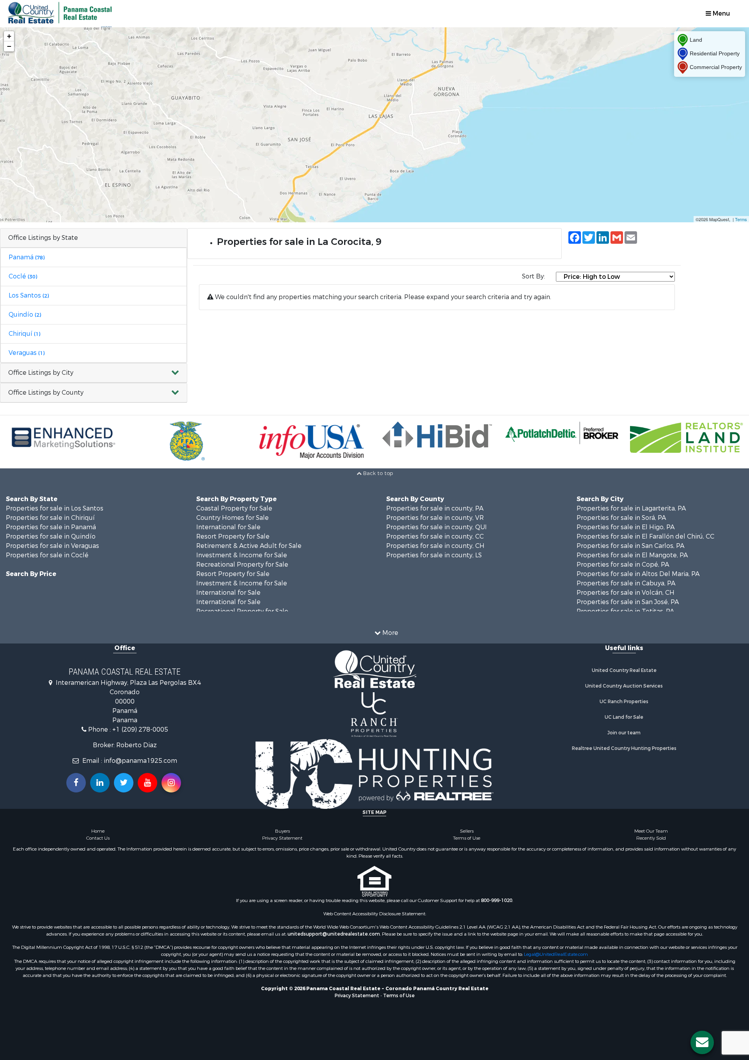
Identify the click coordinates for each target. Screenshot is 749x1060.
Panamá (26, 257)
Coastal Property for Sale (234, 508)
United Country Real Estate (624, 670)
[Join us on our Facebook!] (76, 782)
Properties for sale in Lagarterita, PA (631, 508)
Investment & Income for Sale (241, 555)
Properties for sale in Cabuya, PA (626, 583)
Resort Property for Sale (233, 536)
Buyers (282, 831)
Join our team (624, 733)
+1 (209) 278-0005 (140, 729)
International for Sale (228, 527)
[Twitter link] (123, 782)
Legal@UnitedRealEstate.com (556, 954)
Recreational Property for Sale (242, 564)
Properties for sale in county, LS (434, 555)
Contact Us (98, 838)
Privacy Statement (282, 838)
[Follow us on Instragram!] (171, 782)
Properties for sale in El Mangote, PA (632, 555)
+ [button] (9, 36)
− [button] (9, 46)
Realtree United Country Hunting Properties (624, 748)
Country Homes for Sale (232, 518)
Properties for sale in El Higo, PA (625, 527)
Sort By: (533, 276)
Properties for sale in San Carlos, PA (630, 546)
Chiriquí (24, 334)
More (389, 633)
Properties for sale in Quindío (51, 536)
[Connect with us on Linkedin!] (100, 782)
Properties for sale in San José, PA (628, 602)
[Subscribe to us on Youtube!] (147, 782)
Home (98, 831)
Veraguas (26, 353)
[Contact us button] (702, 1042)
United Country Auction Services (624, 686)
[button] (93, 373)
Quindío (25, 314)
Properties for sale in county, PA (434, 508)
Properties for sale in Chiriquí (50, 518)
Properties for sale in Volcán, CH (625, 592)
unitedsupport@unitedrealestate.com (334, 934)
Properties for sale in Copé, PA (623, 564)
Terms (741, 219)
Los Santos (29, 295)
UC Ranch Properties (624, 701)
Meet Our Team (651, 831)
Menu (720, 13)
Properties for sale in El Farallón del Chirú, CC (645, 536)
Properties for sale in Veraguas (52, 546)
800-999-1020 (496, 900)
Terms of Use (466, 838)
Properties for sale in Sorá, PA (621, 518)
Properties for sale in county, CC (435, 536)
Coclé (23, 276)
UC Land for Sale (624, 717)
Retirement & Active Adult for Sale (249, 546)
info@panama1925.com (140, 761)
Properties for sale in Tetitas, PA (625, 611)
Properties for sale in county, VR (435, 518)
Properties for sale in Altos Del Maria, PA (638, 574)
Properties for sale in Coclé (47, 555)
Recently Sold (651, 838)
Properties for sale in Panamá (51, 527)
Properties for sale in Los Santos (54, 508)
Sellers (467, 831)
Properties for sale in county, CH (435, 546)
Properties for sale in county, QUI (436, 527)
